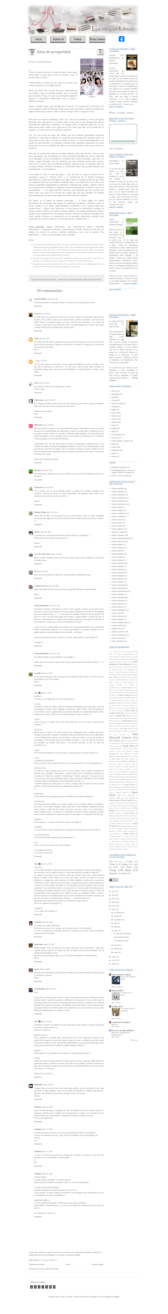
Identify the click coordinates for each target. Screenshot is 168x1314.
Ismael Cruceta (122, 723)
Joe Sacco (118, 731)
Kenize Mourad (129, 759)
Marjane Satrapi (114, 779)
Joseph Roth (128, 746)
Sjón (134, 818)
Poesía (113, 444)
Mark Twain (126, 779)
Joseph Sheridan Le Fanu (117, 748)
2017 (114, 891)
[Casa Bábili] (124, 141)
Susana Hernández (41, 606)
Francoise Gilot (117, 710)
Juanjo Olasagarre (121, 756)
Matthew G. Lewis (132, 782)
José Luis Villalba (124, 751)
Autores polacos (117, 607)
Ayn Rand (112, 675)
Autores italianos (117, 569)
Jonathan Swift (116, 743)
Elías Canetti (130, 700)
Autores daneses (117, 526)
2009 (114, 964)
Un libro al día (117, 1006)
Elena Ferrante (118, 698)
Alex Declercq (126, 657)
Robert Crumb (113, 808)
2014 (114, 902)
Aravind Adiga (116, 669)
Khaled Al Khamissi (128, 761)
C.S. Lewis (132, 680)
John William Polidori (131, 741)
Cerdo (130, 861)
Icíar (36, 693)
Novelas (98, 280)
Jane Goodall (119, 726)
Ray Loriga (121, 805)
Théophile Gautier (115, 836)
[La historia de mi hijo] (127, 141)
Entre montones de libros (121, 975)
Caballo (120, 862)
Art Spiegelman (130, 669)
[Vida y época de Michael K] (135, 141)
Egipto (113, 410)
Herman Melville (116, 718)
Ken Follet (116, 759)
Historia (91, 280)
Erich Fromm (116, 705)
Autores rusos (116, 613)
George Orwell (114, 713)
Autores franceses (117, 541)
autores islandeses (117, 641)
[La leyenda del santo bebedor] (118, 141)
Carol (36, 314)
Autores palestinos (118, 601)
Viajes (113, 456)
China (85, 280)
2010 (114, 960)
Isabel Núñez (127, 721)
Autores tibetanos (117, 625)
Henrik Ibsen (121, 716)
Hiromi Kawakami (130, 718)
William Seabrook (115, 844)
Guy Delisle (126, 713)
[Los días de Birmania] (120, 141)
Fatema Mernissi (129, 705)
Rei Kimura (132, 805)
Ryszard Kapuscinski (128, 811)
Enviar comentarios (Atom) (48, 1269)
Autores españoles (118, 535)
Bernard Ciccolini (126, 677)
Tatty (36, 338)
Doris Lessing (124, 695)
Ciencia (114, 400)
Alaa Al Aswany (126, 651)
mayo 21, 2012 (54, 606)
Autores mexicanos (118, 588)
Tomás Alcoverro (129, 836)
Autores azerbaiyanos (119, 504)
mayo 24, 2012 (48, 1085)
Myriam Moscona (123, 790)
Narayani (37, 487)
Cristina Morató (126, 687)
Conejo (112, 864)
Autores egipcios (117, 529)
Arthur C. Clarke (114, 672)
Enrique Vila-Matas (131, 703)
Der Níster (112, 695)
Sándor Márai (122, 831)
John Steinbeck (114, 741)
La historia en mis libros (121, 1022)
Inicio (68, 1264)
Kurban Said (130, 764)
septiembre (118, 920)
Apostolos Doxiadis (131, 667)
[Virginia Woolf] (116, 141)
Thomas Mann (129, 834)
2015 (114, 899)
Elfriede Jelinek (117, 700)
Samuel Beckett (129, 813)
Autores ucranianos (118, 632)
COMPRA (91, 97)
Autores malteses (117, 582)
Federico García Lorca (116, 708)
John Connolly (119, 734)
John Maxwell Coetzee (123, 735)
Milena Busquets (114, 787)
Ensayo (114, 413)
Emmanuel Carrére (115, 703)
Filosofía (114, 416)
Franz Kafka (130, 710)
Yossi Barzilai (39, 989)
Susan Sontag (116, 828)
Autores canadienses (118, 513)
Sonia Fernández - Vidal (130, 821)
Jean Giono (113, 728)
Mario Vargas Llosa (118, 777)
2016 (114, 895)
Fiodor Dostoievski (132, 708)
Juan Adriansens (125, 754)
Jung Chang (134, 756)
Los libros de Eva (41, 586)
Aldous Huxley (114, 657)
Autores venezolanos (119, 635)
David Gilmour (131, 690)
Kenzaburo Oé (113, 761)
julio (116, 923)
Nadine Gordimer (122, 792)
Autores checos (117, 520)
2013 (114, 906)
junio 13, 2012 (47, 1129)
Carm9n (37, 673)
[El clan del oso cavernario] (111, 141)
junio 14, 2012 (47, 1174)
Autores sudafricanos (119, 622)
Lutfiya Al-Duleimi (122, 772)
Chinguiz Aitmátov (116, 685)
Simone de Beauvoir (124, 818)
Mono (129, 867)
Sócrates (132, 831)
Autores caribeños (117, 516)
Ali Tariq (132, 659)
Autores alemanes (117, 488)
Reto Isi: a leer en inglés (120, 476)
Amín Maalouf (124, 664)
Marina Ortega (40, 512)
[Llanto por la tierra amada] (129, 141)
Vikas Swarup (113, 839)
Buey (111, 862)
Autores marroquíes (118, 585)
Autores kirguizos (117, 576)
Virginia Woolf (125, 839)
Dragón (124, 864)
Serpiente (113, 873)
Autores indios (116, 551)
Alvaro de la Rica (115, 662)
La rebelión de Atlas (121, 941)
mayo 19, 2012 (56, 554)
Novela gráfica (116, 435)
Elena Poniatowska (132, 698)
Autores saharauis (117, 616)
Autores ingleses (117, 554)
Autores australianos (118, 498)
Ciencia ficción (116, 403)
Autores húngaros (117, 548)
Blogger (116, 1297)
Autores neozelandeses (119, 591)
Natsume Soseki (114, 798)
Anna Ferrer (118, 667)
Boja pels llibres (118, 991)
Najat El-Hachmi (128, 795)
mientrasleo (38, 944)
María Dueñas (119, 782)
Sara (36, 383)
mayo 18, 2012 (52, 299)
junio (116, 927)
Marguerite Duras (121, 774)
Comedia (114, 407)
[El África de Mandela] (131, 141)
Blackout (115, 1024)
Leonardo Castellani (124, 769)
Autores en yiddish (118, 532)
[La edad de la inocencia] (113, 141)
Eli (35, 571)
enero (116, 952)
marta (36, 969)
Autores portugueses (118, 610)
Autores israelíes (117, 566)
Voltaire (135, 839)
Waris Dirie (116, 841)
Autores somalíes (117, 619)
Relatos (114, 447)
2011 (114, 957)
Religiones (115, 450)
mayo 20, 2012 (53, 586)
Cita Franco (39, 400)
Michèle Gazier (117, 784)
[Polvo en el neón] (133, 141)
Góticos (114, 419)
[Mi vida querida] (115, 141)
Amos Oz (126, 662)
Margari (37, 470)
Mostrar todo (134, 1040)
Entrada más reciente (36, 1264)
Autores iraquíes (117, 560)
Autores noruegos (117, 594)
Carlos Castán (114, 682)
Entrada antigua (97, 1264)
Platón (113, 805)
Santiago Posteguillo (115, 816)
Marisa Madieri (131, 777)
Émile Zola (122, 849)
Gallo (136, 864)
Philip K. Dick (123, 803)
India (113, 425)
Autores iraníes (116, 557)
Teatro (113, 453)
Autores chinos (63, 280)
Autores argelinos (117, 492)
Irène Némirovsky (114, 721)
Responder (38, 306)
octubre (117, 916)
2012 (114, 909)
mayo (116, 930)
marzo (116, 945)
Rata (128, 870)
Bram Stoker (122, 680)
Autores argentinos (118, 495)
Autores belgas (116, 507)
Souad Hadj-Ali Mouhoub (120, 823)
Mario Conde (133, 774)
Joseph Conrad (114, 746)
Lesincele (37, 922)
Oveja (112, 870)
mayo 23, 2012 (50, 989)
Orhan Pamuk (114, 800)
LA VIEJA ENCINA (42, 554)
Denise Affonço (131, 692)
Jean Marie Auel (125, 728)
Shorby (37, 532)
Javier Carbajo (131, 726)
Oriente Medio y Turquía (120, 441)
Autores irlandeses (118, 563)
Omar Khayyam (130, 798)
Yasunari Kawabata (115, 846)
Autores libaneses (117, 579)
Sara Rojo (128, 816)
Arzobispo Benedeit (129, 672)
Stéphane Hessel (133, 826)
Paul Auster (126, 800)
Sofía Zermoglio (114, 821)
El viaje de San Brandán (122, 933)
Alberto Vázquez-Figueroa (126, 654)
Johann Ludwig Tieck (131, 731)
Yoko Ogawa (128, 846)
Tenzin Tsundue (114, 834)
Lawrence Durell (114, 766)
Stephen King (121, 826)
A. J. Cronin (113, 651)
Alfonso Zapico (121, 659)
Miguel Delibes (130, 784)
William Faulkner (129, 841)
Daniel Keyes (119, 690)
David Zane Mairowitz (116, 692)
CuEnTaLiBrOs (40, 299)
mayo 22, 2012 (47, 922)
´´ (34, 361)
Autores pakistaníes (118, 597)
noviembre (118, 913)
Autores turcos (116, 629)
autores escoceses (117, 638)
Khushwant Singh (115, 764)
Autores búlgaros (117, 510)
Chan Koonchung (75, 280)
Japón (113, 431)
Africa (113, 391)
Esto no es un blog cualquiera (123, 1030)
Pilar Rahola (134, 803)
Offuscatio (38, 425)
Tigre (124, 873)
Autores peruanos (117, 604)
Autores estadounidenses (120, 538)
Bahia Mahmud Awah (124, 675)
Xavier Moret (130, 844)
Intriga (113, 428)
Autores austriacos (118, 501)
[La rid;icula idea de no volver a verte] (126, 141)
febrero (117, 949)
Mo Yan (125, 787)
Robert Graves (126, 808)
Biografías (115, 394)
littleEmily (38, 1085)
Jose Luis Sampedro (129, 743)
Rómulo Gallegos (115, 813)
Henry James (134, 716)
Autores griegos (117, 544)
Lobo (115, 867)
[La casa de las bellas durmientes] (122, 141)
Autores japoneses (118, 573)
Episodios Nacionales (119, 467)
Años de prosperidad (121, 937)
